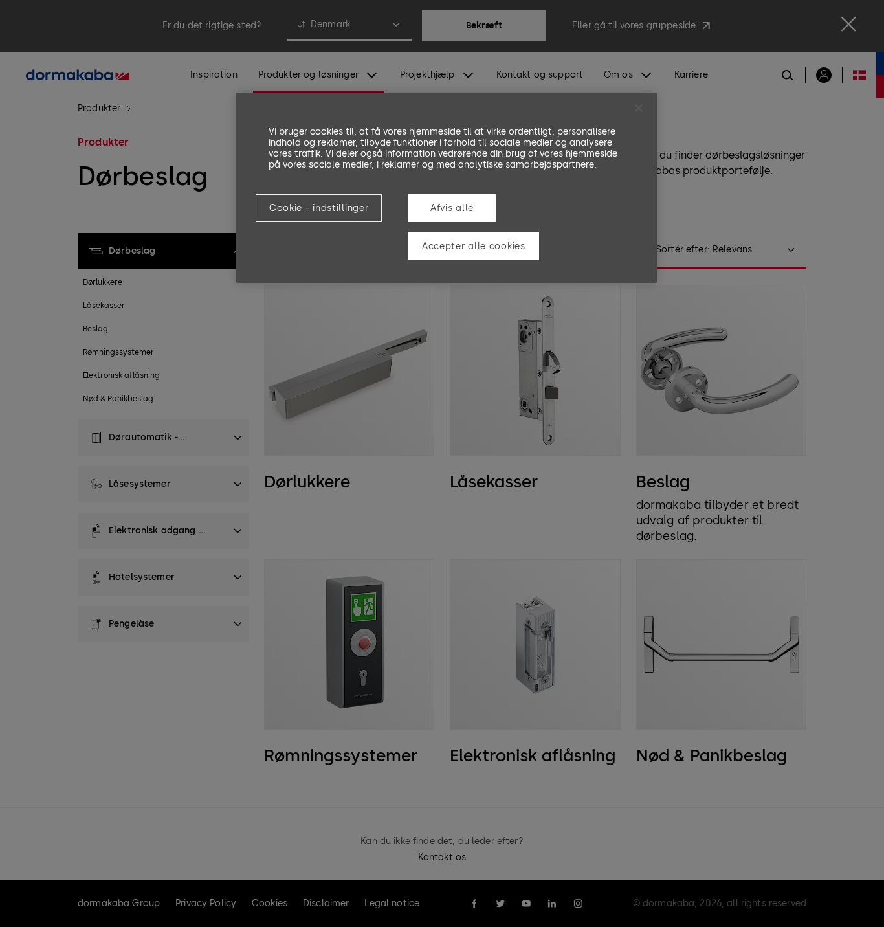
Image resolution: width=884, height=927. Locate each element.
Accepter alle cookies (473, 246)
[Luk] (638, 108)
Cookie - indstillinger (318, 208)
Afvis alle (452, 208)
